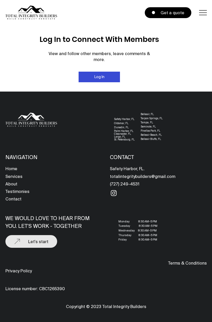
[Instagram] (114, 193)
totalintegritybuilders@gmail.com (142, 176)
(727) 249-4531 (124, 184)
